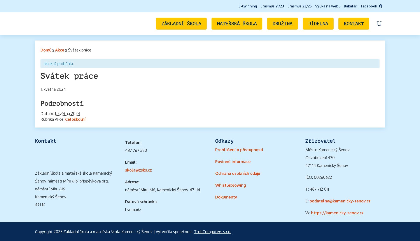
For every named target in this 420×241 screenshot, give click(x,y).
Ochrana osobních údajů (237, 173)
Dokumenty (226, 197)
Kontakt (354, 23)
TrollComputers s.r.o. (212, 231)
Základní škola (181, 23)
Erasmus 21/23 (272, 6)
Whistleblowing (230, 185)
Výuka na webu (327, 6)
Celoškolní (75, 119)
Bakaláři (350, 6)
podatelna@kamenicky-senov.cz (340, 200)
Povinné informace (233, 161)
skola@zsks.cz (138, 170)
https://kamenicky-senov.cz (337, 212)
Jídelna (318, 23)
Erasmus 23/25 (299, 6)
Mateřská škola (237, 23)
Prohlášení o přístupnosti (239, 149)
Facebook (370, 6)
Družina (282, 23)
